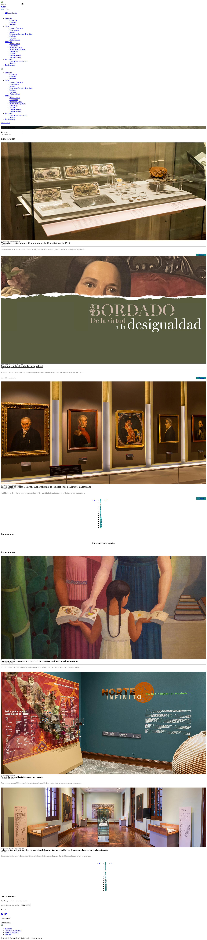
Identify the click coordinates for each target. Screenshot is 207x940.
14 (101, 525)
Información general (16, 28)
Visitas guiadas (14, 40)
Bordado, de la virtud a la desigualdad (22, 366)
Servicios (12, 38)
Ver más (201, 255)
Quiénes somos (14, 44)
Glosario (12, 63)
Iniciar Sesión (12, 13)
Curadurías (13, 20)
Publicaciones (10, 65)
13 (101, 523)
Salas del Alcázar (15, 57)
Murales (12, 53)
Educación (8, 59)
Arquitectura (13, 46)
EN (9, 9)
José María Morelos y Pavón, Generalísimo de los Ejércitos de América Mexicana (46, 486)
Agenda (12, 32)
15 (101, 527)
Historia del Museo (15, 47)
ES (4, 9)
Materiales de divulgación (18, 61)
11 (101, 519)
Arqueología (13, 51)
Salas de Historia (15, 55)
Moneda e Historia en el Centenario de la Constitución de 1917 (35, 243)
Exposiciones (14, 30)
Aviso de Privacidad (12, 932)
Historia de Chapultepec (17, 49)
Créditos (8, 934)
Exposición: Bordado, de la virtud (20, 34)
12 (101, 521)
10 (101, 517)
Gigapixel (12, 24)
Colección (8, 18)
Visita (7, 26)
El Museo (8, 42)
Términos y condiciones (13, 930)
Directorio (8, 929)
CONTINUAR (26, 905)
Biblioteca (12, 36)
